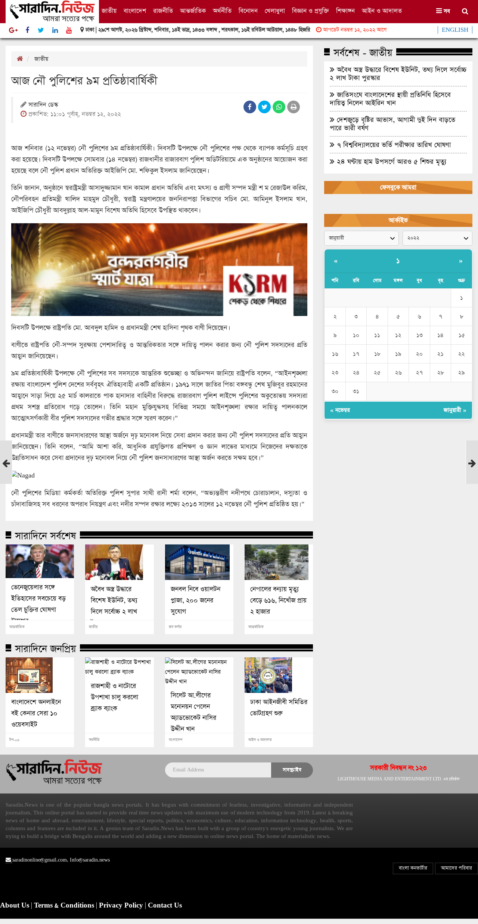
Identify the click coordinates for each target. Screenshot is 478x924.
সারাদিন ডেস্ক (43, 105)
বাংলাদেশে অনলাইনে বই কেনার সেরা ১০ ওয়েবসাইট (36, 713)
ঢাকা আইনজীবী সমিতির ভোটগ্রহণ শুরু (278, 708)
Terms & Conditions (65, 906)
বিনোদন (248, 11)
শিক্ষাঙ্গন (345, 11)
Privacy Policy (122, 906)
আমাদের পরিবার (456, 868)
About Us (15, 906)
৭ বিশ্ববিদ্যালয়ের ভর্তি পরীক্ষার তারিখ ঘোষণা (393, 144)
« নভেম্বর (340, 410)
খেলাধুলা (275, 11)
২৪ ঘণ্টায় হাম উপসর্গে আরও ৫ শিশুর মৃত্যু (390, 161)
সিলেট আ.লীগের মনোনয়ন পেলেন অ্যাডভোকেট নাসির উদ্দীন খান (193, 712)
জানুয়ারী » (455, 410)
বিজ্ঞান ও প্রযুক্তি (310, 11)
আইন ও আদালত (382, 11)
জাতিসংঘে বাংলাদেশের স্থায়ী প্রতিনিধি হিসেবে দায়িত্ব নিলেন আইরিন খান (390, 98)
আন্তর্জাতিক (193, 11)
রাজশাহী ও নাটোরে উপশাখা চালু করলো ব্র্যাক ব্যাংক (114, 697)
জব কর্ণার (175, 627)
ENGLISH (455, 30)
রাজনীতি (163, 11)
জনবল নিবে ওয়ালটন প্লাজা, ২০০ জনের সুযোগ (195, 600)
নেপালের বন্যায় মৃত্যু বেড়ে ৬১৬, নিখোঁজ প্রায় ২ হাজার (278, 600)
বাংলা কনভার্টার (413, 868)
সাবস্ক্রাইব (292, 769)
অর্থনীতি (222, 11)
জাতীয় (109, 11)
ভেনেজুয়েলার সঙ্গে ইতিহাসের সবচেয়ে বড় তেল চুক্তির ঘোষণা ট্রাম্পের (38, 604)
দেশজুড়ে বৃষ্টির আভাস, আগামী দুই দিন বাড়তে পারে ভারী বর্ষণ (392, 123)
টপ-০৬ (14, 740)
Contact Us (165, 906)
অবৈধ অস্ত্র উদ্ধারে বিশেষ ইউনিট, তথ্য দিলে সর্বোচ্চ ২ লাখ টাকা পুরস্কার (114, 606)
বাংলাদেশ (135, 11)
